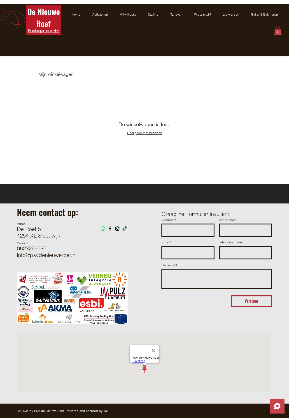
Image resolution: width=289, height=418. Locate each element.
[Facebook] (110, 228)
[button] (278, 30)
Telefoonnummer (231, 242)
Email (165, 242)
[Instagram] (117, 228)
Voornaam (168, 220)
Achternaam (228, 220)
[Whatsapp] (103, 228)
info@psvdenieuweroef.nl (47, 255)
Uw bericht (169, 265)
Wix (105, 411)
